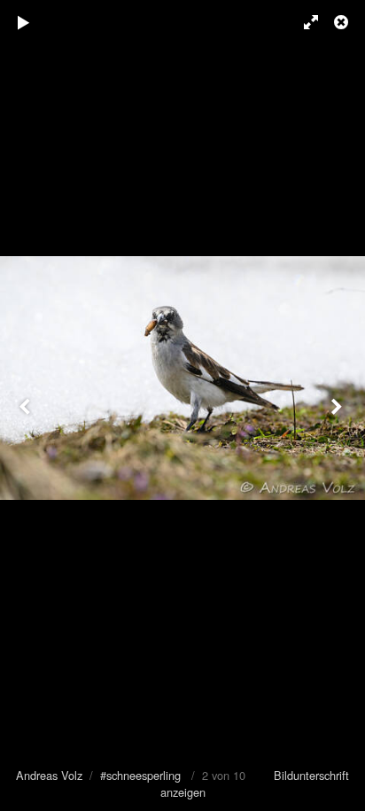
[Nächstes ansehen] (338, 405)
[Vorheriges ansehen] (26, 405)
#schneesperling (140, 775)
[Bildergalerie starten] (24, 22)
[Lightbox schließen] (343, 22)
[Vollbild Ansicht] (303, 22)
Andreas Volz (49, 775)
